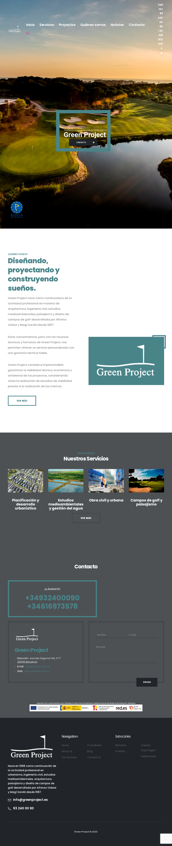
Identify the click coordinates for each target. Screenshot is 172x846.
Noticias (117, 24)
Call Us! (160, 15)
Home (65, 745)
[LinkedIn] (161, 53)
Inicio (30, 24)
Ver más (22, 400)
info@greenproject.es (38, 666)
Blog (90, 751)
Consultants (94, 745)
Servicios (46, 24)
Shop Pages (148, 750)
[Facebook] (161, 48)
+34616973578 (52, 606)
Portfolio (120, 751)
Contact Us (94, 757)
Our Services (69, 757)
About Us (67, 751)
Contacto (137, 24)
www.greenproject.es (36, 671)
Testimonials (148, 756)
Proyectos (67, 24)
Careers (145, 745)
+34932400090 (52, 598)
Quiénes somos (93, 24)
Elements (120, 745)
